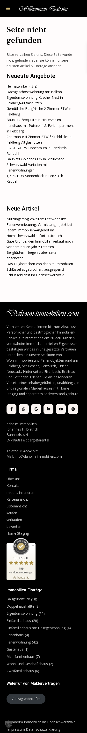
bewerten (14, 526)
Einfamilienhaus (19, 620)
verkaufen (14, 519)
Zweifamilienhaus (20, 670)
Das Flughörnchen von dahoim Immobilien (40, 263)
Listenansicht (17, 506)
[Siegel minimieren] (33, 545)
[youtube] (61, 409)
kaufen (12, 513)
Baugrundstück (18, 599)
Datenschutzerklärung (43, 729)
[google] (36, 409)
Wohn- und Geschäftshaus (27, 663)
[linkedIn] (48, 409)
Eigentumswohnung (22, 613)
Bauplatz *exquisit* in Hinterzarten (34, 119)
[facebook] (11, 409)
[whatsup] (24, 409)
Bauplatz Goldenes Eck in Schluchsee (35, 159)
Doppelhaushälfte (20, 606)
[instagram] (73, 409)
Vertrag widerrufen (26, 698)
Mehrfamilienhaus (21, 656)
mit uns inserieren (20, 492)
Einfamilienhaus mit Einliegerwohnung (36, 628)
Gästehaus (15, 649)
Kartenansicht (17, 499)
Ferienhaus (15, 635)
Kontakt (13, 485)
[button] (8, 724)
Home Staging (18, 533)
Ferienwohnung (19, 642)
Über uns (14, 478)
